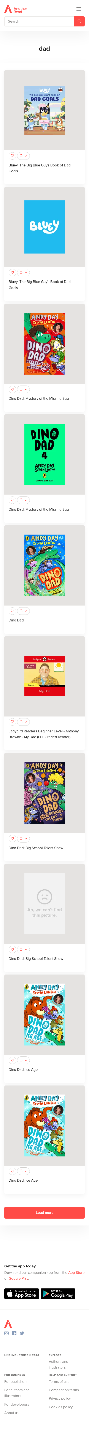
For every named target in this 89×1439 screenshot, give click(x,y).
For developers (16, 1404)
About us (11, 1413)
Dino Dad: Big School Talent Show (36, 848)
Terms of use (59, 1381)
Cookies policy (61, 1407)
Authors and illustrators (58, 1364)
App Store (76, 1272)
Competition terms (64, 1390)
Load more (44, 1212)
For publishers (15, 1381)
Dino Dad (16, 620)
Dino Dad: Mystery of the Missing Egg (39, 398)
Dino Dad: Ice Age (23, 1069)
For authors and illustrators (17, 1393)
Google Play (18, 1278)
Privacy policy (60, 1398)
